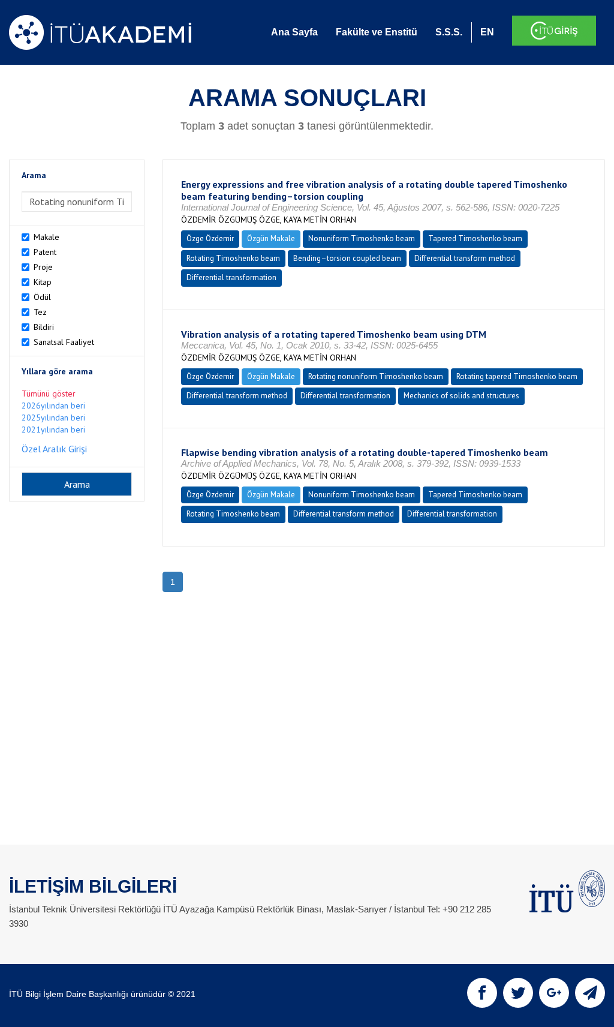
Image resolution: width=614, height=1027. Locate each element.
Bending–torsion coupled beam (347, 258)
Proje (43, 267)
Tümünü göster (49, 393)
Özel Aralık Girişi (54, 449)
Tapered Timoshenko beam (475, 238)
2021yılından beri (53, 429)
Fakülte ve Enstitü (376, 32)
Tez (40, 312)
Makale (46, 237)
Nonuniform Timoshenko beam (361, 238)
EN (487, 32)
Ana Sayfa (294, 32)
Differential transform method (464, 258)
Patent (45, 252)
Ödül (42, 297)
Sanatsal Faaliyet (64, 342)
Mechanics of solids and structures (461, 396)
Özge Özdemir (210, 238)
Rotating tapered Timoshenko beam (516, 376)
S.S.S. (448, 32)
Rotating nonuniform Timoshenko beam (375, 376)
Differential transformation (231, 277)
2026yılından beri (53, 405)
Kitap (43, 282)
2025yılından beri (53, 417)
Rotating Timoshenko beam (233, 258)
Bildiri (44, 327)
